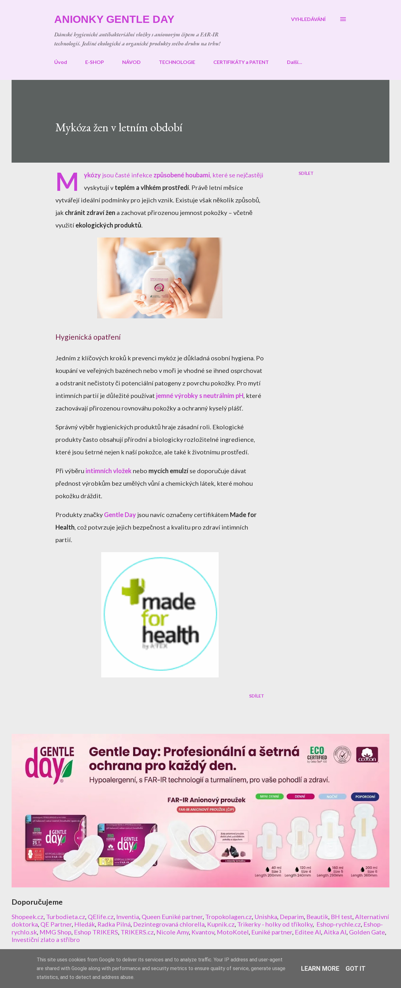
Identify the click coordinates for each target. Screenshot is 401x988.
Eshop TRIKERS (96, 932)
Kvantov (202, 932)
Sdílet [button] (306, 173)
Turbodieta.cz (65, 916)
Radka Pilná (114, 924)
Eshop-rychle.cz (338, 924)
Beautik (317, 916)
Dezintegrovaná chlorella (169, 924)
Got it (356, 968)
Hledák (84, 924)
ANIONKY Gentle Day (114, 19)
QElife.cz (101, 916)
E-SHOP (94, 62)
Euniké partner (271, 932)
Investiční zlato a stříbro (46, 939)
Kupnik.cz (221, 924)
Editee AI (308, 932)
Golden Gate (367, 932)
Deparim (292, 916)
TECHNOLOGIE (177, 62)
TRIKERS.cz (137, 932)
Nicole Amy (172, 932)
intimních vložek (109, 470)
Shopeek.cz (28, 916)
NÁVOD (131, 62)
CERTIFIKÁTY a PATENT (241, 62)
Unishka (265, 916)
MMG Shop (55, 932)
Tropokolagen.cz (228, 916)
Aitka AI (335, 932)
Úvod (60, 62)
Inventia (127, 916)
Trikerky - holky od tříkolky (275, 924)
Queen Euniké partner (172, 916)
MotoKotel (233, 932)
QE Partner (56, 924)
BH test (341, 916)
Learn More (320, 968)
